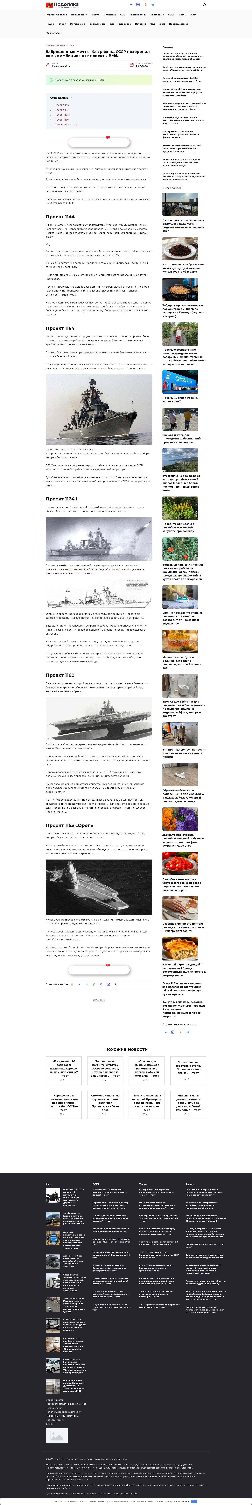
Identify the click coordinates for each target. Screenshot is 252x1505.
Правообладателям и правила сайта (66, 1404)
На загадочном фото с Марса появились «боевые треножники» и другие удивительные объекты (183, 56)
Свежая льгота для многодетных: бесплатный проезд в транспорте (181, 438)
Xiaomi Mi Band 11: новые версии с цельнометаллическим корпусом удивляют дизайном (182, 92)
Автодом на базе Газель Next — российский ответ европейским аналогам (73, 1261)
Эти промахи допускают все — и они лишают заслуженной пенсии (184, 753)
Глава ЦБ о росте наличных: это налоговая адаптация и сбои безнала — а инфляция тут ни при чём (182, 989)
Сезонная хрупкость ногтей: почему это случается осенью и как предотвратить (183, 927)
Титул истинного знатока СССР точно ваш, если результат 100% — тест (111, 1307)
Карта (95, 14)
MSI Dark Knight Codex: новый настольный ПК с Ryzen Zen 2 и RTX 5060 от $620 (183, 120)
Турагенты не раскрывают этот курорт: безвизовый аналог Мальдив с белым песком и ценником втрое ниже (181, 483)
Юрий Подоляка (57, 14)
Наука (50, 23)
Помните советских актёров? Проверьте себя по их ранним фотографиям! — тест (147, 1102)
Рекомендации (54, 1408)
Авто (194, 14)
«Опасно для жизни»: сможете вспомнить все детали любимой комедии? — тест (146, 1068)
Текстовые (157, 14)
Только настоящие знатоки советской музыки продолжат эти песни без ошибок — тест (111, 1294)
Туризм (50, 1424)
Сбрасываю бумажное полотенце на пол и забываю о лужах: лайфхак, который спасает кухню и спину (183, 796)
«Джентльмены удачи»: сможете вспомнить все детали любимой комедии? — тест (188, 1102)
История (140, 23)
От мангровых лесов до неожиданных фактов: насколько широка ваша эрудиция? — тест (157, 1205)
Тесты (182, 14)
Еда (112, 23)
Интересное (77, 23)
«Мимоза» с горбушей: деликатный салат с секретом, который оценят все (181, 662)
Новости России (55, 1420)
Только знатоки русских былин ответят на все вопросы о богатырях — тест (156, 1294)
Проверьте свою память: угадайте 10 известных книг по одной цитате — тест (158, 1218)
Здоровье (125, 23)
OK (194, 1501)
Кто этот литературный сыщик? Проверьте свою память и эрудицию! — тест (156, 1268)
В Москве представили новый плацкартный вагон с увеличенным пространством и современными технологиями (74, 1240)
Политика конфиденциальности (64, 1412)
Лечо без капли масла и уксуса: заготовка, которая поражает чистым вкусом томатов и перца (181, 885)
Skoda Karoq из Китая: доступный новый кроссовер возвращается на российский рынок (73, 1218)
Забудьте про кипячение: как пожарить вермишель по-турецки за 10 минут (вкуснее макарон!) (183, 311)
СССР (171, 14)
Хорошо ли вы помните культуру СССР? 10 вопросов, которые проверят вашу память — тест (105, 1068)
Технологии (54, 33)
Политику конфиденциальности (98, 1467)
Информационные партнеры (62, 1416)
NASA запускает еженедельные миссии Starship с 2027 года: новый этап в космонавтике (183, 176)
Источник (99, 1000)
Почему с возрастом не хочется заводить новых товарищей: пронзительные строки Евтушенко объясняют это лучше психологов (184, 357)
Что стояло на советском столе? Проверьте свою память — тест (188, 1067)
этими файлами (181, 1501)
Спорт (62, 23)
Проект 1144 (62, 105)
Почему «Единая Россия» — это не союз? (204, 1245)
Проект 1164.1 (62, 114)
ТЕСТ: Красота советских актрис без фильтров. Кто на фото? (159, 1305)
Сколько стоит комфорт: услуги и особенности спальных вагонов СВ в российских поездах (73, 1345)
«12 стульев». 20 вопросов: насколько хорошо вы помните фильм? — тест (180, 134)
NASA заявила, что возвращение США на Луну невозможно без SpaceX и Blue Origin (181, 162)
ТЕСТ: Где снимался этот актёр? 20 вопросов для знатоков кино (158, 1243)
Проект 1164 (62, 110)
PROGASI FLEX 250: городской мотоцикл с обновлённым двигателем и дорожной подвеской (73, 1197)
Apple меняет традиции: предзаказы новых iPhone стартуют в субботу (184, 68)
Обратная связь (54, 1400)
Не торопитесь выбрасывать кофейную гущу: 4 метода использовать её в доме (183, 268)
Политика (110, 14)
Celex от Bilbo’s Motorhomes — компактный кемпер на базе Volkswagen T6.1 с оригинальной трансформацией (74, 1366)
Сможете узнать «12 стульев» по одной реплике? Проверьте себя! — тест (105, 1102)
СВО (122, 14)
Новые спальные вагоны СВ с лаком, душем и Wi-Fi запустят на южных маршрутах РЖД (74, 1385)
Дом (162, 23)
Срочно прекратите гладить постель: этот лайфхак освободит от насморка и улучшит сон (182, 618)
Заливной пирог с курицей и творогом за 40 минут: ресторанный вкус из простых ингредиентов (184, 970)
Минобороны (138, 14)
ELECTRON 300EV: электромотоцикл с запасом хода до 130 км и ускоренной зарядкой (74, 1324)
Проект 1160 (62, 119)
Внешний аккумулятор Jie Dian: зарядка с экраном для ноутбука (181, 80)
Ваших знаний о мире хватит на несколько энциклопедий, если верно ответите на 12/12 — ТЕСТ (156, 1281)
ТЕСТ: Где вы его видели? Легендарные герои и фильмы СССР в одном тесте (159, 1255)
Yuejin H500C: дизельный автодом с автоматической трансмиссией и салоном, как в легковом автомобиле (74, 1283)
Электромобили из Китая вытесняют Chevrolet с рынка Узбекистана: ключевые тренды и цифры (74, 1305)
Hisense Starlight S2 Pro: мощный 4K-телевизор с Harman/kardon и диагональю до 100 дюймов (184, 106)
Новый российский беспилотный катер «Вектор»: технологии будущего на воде (181, 148)
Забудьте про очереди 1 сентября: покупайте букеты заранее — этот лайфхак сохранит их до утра (183, 840)
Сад (152, 23)
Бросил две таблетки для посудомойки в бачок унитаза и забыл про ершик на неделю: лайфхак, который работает (183, 709)
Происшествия (178, 23)
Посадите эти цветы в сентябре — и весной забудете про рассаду (178, 527)
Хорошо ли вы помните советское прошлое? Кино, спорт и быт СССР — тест (63, 1102)
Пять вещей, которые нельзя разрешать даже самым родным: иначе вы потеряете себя (183, 225)
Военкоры (77, 14)
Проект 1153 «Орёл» (66, 124)
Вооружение (97, 23)
